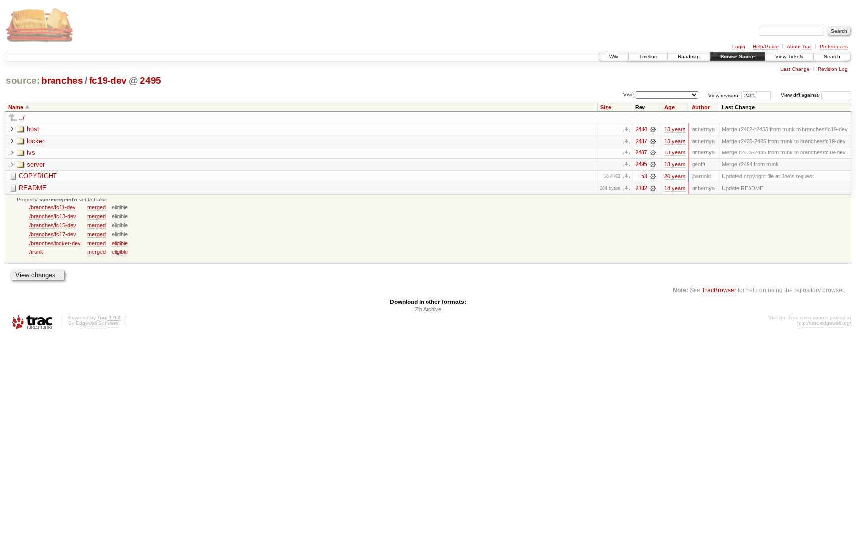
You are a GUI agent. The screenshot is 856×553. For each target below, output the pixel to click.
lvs (31, 152)
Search (832, 56)
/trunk (36, 252)
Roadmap (689, 56)
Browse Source (737, 56)
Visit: (628, 94)
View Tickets (789, 56)
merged (96, 207)
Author (701, 107)
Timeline (648, 56)
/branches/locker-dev (55, 243)
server (36, 164)
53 (644, 176)
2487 (641, 141)
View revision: (724, 95)
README (33, 188)
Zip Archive (428, 309)
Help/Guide (766, 46)
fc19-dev (108, 80)
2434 (641, 129)
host (33, 129)
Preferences (834, 46)
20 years (675, 176)
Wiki (613, 56)
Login (738, 46)
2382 (641, 188)
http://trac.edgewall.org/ (824, 323)
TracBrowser (719, 290)
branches (62, 80)
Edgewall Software (97, 323)
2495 (150, 80)
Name (15, 107)
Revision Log (833, 69)
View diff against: (801, 95)
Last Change (795, 69)
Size (605, 107)
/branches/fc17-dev (52, 234)
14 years (675, 188)
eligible (120, 243)
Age (669, 107)
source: (23, 80)
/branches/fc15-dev (52, 225)
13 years (675, 129)
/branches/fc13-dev (52, 216)
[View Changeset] (653, 129)
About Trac (799, 46)
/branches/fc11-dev (52, 207)
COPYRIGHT (38, 176)
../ (22, 117)
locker (35, 141)
